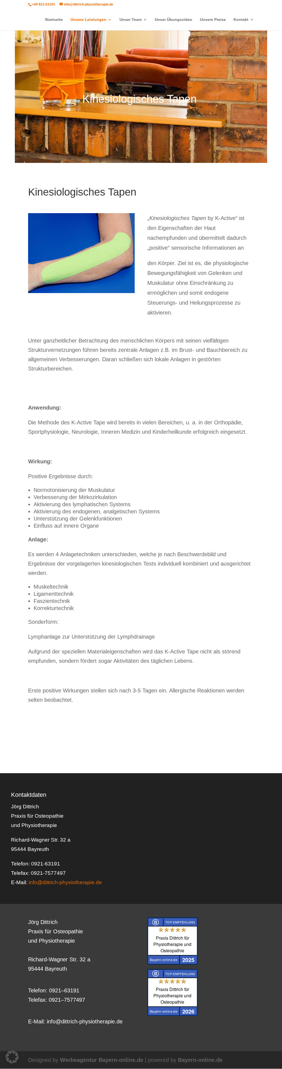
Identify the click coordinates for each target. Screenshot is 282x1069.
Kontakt (241, 20)
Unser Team (131, 20)
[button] (12, 1057)
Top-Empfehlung (180, 922)
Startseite (54, 20)
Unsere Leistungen (88, 20)
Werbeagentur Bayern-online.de (101, 1060)
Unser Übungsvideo (173, 20)
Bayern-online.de (200, 1060)
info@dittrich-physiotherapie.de (65, 882)
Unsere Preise (213, 20)
